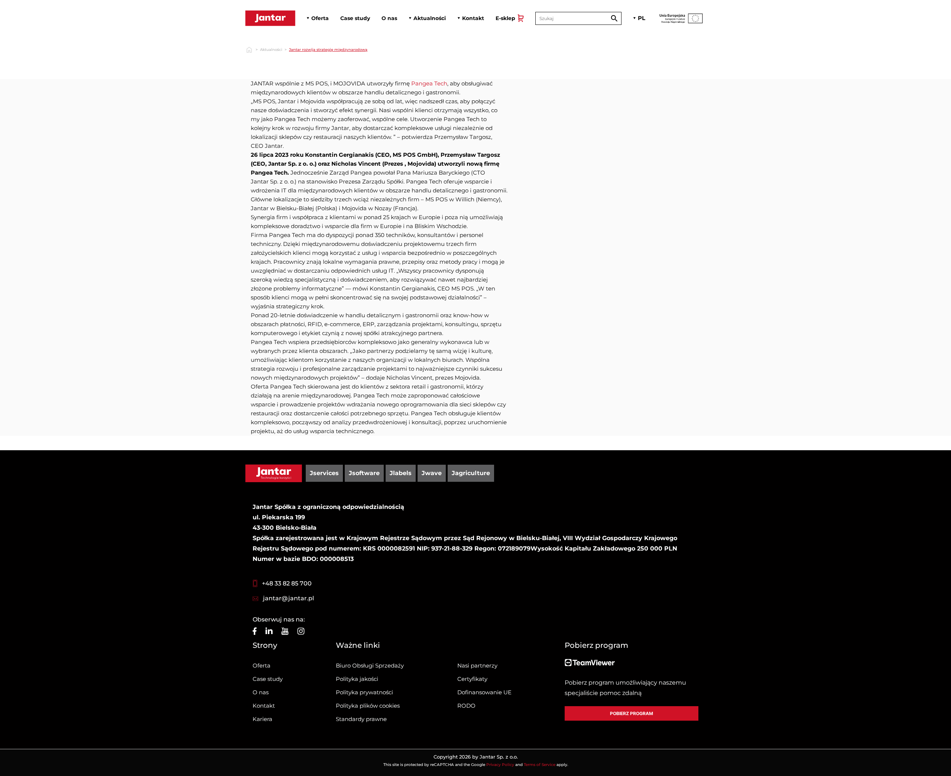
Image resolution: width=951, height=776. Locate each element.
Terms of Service (539, 764)
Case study (268, 678)
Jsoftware (364, 473)
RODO (466, 705)
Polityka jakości (357, 678)
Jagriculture (471, 473)
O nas (261, 692)
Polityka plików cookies (368, 705)
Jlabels (401, 473)
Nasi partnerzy (477, 665)
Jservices (324, 473)
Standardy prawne (361, 719)
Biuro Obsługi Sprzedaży (370, 665)
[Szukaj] (614, 18)
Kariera (262, 719)
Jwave (432, 473)
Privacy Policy (500, 764)
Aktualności (271, 49)
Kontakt (264, 705)
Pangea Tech (428, 83)
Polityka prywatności (364, 692)
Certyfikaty (472, 678)
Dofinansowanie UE (484, 692)
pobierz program (631, 713)
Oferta (261, 665)
